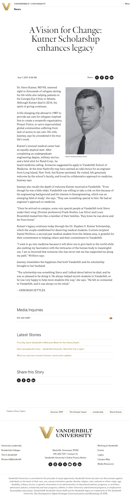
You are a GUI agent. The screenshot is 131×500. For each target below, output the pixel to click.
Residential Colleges (10, 450)
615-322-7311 (59, 454)
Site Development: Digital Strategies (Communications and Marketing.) (67, 494)
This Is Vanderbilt (9, 455)
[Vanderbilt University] (65, 432)
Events (101, 450)
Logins (101, 455)
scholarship (98, 412)
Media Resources (106, 464)
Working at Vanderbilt (108, 446)
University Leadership (11, 446)
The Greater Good (77, 412)
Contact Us (72, 454)
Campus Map (104, 459)
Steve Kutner (116, 412)
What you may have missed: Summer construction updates (44, 356)
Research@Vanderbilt (11, 459)
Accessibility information (21, 491)
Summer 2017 (56, 412)
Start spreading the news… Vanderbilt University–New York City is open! (50, 349)
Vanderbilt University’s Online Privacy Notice (65, 458)
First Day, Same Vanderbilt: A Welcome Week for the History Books (48, 343)
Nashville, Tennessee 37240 (65, 450)
